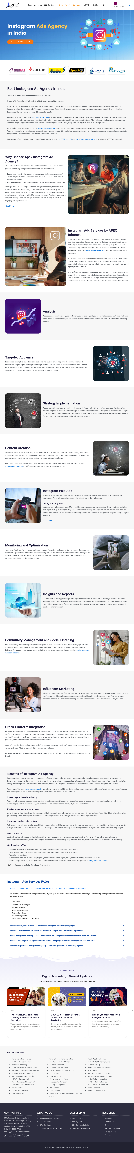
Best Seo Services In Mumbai (22, 1073)
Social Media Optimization (97, 1079)
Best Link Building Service (97, 1082)
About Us (38, 5)
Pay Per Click (54, 1073)
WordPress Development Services (100, 1076)
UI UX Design (92, 1070)
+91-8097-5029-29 (65, 139)
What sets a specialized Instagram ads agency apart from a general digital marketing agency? (47, 946)
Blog (104, 5)
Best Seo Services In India (59, 1068)
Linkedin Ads (54, 1088)
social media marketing (46, 128)
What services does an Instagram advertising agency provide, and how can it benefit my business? (48, 888)
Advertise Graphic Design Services (24, 1068)
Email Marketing (55, 1076)
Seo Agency (77, 1122)
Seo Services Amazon (20, 1090)
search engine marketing (33, 789)
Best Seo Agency (94, 1065)
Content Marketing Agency (59, 1079)
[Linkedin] (19, 1135)
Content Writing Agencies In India (62, 1070)
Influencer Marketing (19, 1065)
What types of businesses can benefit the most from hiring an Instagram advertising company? (47, 931)
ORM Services (45, 1125)
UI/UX (86, 5)
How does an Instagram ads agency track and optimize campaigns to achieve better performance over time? (52, 941)
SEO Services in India (80, 1125)
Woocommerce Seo (95, 1088)
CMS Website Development (98, 1085)
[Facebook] (5, 1135)
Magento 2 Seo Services (97, 1090)
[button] (9, 70)
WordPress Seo (17, 1088)
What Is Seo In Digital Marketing (61, 1059)
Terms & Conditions (112, 1128)
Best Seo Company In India (21, 1062)
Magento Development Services (99, 1068)
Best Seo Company (57, 1065)
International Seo (18, 1093)
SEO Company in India (81, 1128)
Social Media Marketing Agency (99, 1062)
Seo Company (77, 1118)
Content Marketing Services (51, 1128)
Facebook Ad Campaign (58, 1082)
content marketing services (95, 250)
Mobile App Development (97, 1059)
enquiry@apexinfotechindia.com (85, 139)
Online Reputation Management (23, 1082)
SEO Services (49, 5)
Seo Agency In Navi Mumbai (60, 1062)
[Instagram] (14, 1135)
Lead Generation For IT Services (99, 1073)
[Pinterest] (23, 1135)
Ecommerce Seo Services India (23, 1085)
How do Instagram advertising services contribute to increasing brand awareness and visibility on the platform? (53, 936)
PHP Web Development (20, 1079)
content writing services (14, 466)
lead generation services (97, 861)
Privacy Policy (110, 1132)
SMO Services (45, 1122)
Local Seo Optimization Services (23, 1076)
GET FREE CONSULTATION (20, 42)
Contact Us (109, 1122)
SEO (12, 1011)
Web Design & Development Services (25, 1070)
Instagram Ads (55, 1090)
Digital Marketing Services (69, 5)
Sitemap (108, 1135)
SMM (53, 1011)
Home (30, 5)
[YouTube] (27, 1135)
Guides (96, 5)
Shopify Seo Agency (57, 1085)
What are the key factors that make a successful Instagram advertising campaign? (42, 926)
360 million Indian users (40, 117)
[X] (10, 1135)
